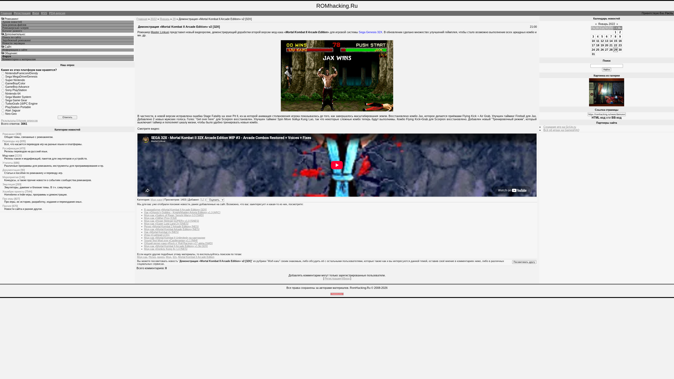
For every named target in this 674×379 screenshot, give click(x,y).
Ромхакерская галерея (15, 27)
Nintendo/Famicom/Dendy (21, 73)
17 (593, 45)
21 (611, 45)
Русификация (10, 148)
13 (606, 40)
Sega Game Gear (16, 100)
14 (611, 40)
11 (597, 40)
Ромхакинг (8, 133)
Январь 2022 (606, 23)
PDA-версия (57, 13)
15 (615, 40)
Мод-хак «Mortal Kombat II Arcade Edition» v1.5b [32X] (176, 246)
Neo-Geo (11, 113)
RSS (44, 13)
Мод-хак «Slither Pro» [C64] (160, 218)
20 (606, 45)
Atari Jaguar (12, 110)
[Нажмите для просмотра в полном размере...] (337, 110)
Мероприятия (10, 177)
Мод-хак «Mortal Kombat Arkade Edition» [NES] (171, 229)
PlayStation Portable (18, 106)
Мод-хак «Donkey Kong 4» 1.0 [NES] (165, 249)
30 (620, 49)
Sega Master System (18, 96)
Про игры (8, 198)
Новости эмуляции (13, 43)
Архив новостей (12, 22)
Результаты (8, 120)
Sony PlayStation (16, 90)
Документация (11, 169)
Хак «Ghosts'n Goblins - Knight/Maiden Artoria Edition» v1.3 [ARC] (182, 212)
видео (160, 257)
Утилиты (7, 162)
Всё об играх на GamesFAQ (561, 130)
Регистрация (22, 13)
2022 (153, 19)
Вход (35, 13)
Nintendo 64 (13, 93)
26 (602, 49)
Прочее (6, 205)
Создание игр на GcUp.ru (559, 126)
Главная (6, 13)
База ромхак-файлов (14, 25)
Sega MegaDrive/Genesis (21, 76)
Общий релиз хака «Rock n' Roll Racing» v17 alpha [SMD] (178, 243)
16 (620, 40)
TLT (202, 199)
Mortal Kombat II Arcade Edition (196, 257)
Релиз (152, 257)
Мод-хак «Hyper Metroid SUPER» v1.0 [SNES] (171, 221)
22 (615, 45)
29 (174, 19)
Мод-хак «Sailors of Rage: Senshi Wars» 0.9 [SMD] (174, 215)
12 (602, 40)
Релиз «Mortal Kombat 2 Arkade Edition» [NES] (171, 226)
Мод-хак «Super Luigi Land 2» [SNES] (166, 223)
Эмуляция (8, 184)
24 (593, 49)
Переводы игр (10, 141)
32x (175, 257)
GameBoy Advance (17, 86)
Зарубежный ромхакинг (16, 40)
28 (611, 49)
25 (597, 49)
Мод (168, 257)
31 (593, 54)
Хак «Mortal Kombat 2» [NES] (161, 232)
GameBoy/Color (15, 83)
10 (593, 40)
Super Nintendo (15, 79)
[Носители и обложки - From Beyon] (606, 105)
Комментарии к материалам (19, 59)
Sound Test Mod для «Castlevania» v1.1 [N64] (170, 240)
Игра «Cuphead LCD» (157, 235)
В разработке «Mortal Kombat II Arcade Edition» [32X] (175, 209)
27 (606, 49)
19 (602, 45)
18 (597, 45)
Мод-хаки (8, 155)
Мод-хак (142, 257)
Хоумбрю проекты (13, 191)
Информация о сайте (14, 49)
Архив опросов (28, 120)
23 (620, 45)
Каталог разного (12, 30)
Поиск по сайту (11, 37)
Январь (165, 19)
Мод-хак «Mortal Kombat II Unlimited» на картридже (174, 237)
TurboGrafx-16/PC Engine (21, 103)
